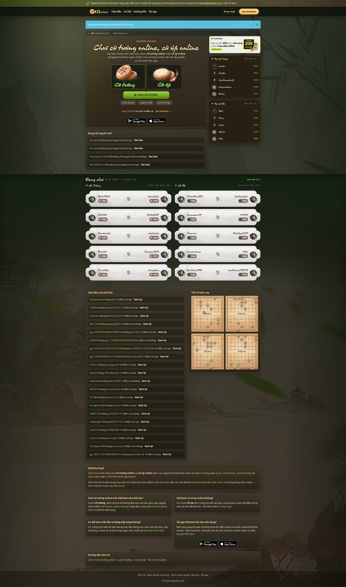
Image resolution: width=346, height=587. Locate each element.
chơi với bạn (229, 473)
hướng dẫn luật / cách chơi (213, 482)
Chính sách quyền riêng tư (185, 574)
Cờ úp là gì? (225, 506)
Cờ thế (127, 11)
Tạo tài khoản (249, 11)
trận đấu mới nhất (153, 530)
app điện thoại (116, 485)
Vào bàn (138, 140)
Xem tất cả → (251, 59)
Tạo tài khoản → (162, 111)
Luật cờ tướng (124, 559)
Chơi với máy (164, 102)
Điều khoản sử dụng (158, 574)
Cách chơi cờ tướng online (102, 559)
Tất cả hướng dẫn (157, 559)
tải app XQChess (185, 533)
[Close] (257, 25)
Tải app (153, 11)
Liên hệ (142, 574)
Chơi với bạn (128, 102)
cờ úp (218, 473)
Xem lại (138, 299)
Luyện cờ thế (146, 102)
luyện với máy (121, 506)
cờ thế (109, 476)
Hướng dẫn (139, 11)
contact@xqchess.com (210, 3)
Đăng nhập (229, 11)
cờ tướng (205, 473)
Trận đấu (116, 11)
